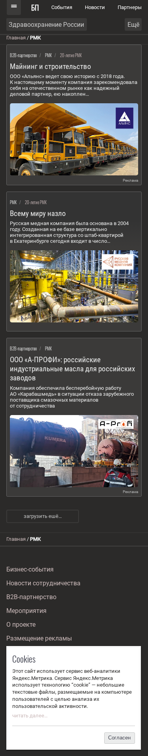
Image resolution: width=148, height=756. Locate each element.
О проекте (21, 624)
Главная (16, 38)
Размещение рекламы (39, 638)
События (61, 7)
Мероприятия (26, 610)
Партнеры (130, 7)
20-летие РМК (71, 55)
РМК (48, 55)
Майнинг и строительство (50, 66)
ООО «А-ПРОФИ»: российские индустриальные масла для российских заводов (72, 368)
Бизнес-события (30, 569)
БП (35, 7)
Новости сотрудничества (43, 583)
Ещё (133, 24)
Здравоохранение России (46, 24)
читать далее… (30, 716)
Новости (95, 7)
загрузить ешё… (43, 516)
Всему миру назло (38, 213)
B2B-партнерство (23, 55)
